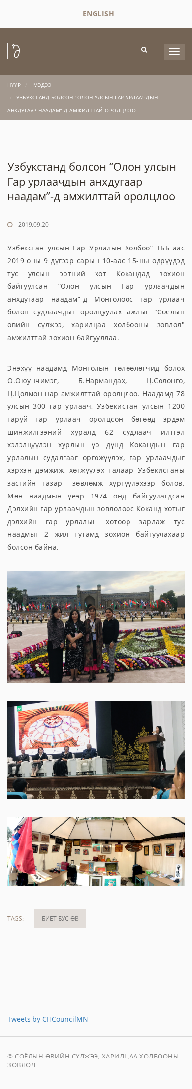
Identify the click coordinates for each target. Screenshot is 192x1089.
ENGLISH (99, 13)
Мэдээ (42, 84)
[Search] (144, 49)
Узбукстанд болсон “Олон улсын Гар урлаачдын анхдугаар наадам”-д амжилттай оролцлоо (91, 181)
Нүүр (14, 84)
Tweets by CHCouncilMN (47, 1019)
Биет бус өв (60, 918)
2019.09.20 (33, 224)
